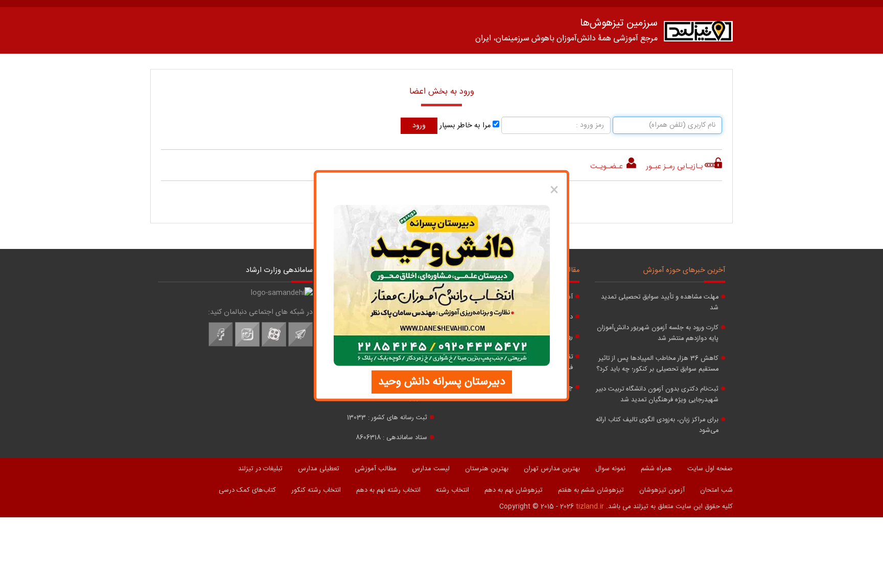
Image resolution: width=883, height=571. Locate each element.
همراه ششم (656, 468)
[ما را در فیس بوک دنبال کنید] (220, 345)
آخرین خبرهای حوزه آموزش (684, 270)
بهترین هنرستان (486, 468)
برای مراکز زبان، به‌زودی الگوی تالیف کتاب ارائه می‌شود (657, 425)
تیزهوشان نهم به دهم (513, 490)
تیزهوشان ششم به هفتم (591, 490)
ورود (419, 126)
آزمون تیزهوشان (662, 490)
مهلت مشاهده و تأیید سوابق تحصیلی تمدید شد (659, 302)
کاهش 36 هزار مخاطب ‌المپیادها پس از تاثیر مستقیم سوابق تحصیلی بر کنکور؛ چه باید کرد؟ (657, 364)
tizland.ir (590, 506)
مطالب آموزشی (376, 468)
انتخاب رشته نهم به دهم (388, 490)
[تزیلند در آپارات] (274, 345)
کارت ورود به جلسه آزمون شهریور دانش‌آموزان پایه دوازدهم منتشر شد (657, 333)
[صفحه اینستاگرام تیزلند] (247, 345)
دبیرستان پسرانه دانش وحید (441, 382)
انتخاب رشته (452, 490)
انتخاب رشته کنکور (316, 490)
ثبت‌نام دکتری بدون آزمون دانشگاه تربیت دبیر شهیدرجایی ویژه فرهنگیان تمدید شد (657, 394)
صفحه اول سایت (710, 468)
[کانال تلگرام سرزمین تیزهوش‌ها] (300, 345)
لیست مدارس (431, 468)
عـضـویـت (607, 167)
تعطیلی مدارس (318, 468)
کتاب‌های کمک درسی (247, 490)
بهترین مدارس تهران (552, 468)
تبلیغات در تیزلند (260, 468)
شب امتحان (716, 490)
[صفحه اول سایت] (698, 33)
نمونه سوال (610, 468)
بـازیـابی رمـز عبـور (674, 167)
